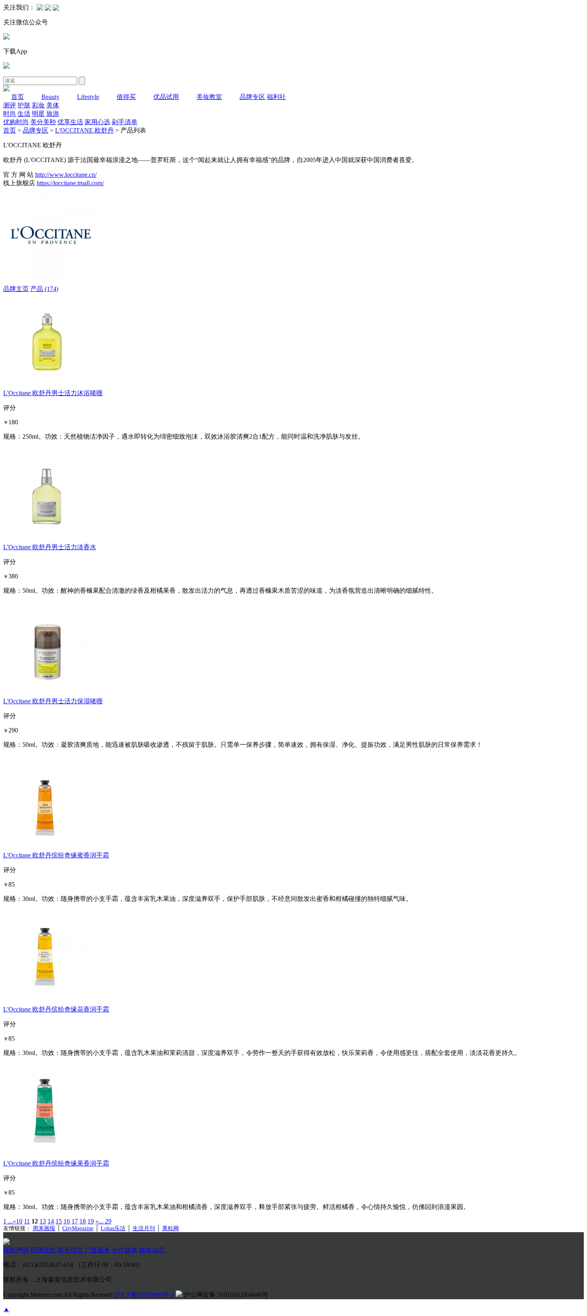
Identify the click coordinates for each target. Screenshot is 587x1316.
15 (59, 1221)
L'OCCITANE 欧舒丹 (84, 130)
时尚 (9, 113)
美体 (52, 105)
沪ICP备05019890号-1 (144, 1294)
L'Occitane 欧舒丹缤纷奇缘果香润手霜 (56, 1163)
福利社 (276, 96)
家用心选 (97, 122)
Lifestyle (88, 96)
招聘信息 (43, 1250)
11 (27, 1221)
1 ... (8, 1221)
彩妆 (38, 105)
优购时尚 (16, 122)
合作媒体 (124, 1250)
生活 (24, 113)
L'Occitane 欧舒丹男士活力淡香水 (49, 547)
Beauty (50, 96)
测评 (9, 105)
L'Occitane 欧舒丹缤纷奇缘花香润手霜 (56, 1009)
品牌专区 (252, 96)
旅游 (52, 113)
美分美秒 (43, 122)
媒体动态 (152, 1250)
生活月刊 (144, 1228)
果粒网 (170, 1228)
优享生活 (70, 122)
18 (82, 1221)
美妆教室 (209, 96)
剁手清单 (124, 122)
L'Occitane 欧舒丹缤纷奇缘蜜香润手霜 (56, 855)
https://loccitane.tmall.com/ (70, 183)
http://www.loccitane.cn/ (66, 174)
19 (90, 1221)
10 (19, 1221)
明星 (38, 113)
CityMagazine (77, 1228)
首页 (17, 96)
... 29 (105, 1221)
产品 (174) (44, 288)
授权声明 (16, 1250)
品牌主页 (16, 288)
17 (74, 1221)
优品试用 (166, 96)
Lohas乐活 (113, 1228)
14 (51, 1221)
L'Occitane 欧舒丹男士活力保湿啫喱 (53, 701)
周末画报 (44, 1228)
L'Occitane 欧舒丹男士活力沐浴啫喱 (53, 393)
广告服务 (97, 1250)
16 (66, 1221)
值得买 (126, 96)
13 (43, 1221)
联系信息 (70, 1250)
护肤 (24, 105)
